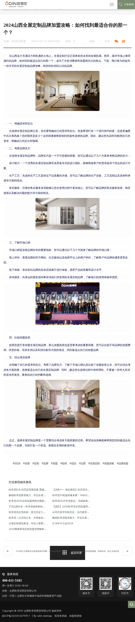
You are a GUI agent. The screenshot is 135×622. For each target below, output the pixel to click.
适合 (73, 463)
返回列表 (76, 552)
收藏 (91, 41)
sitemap (47, 615)
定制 (36, 463)
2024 (17, 463)
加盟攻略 (109, 463)
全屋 (27, 463)
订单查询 (129, 4)
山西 (83, 463)
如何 (64, 463)
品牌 (45, 463)
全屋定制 (95, 463)
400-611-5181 (12, 580)
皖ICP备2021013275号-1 (16, 615)
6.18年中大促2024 (62, 523)
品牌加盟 (123, 463)
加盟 (55, 463)
